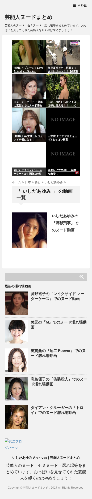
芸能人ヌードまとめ (29, 17)
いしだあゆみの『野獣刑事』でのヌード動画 (65, 223)
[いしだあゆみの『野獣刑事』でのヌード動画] (29, 230)
